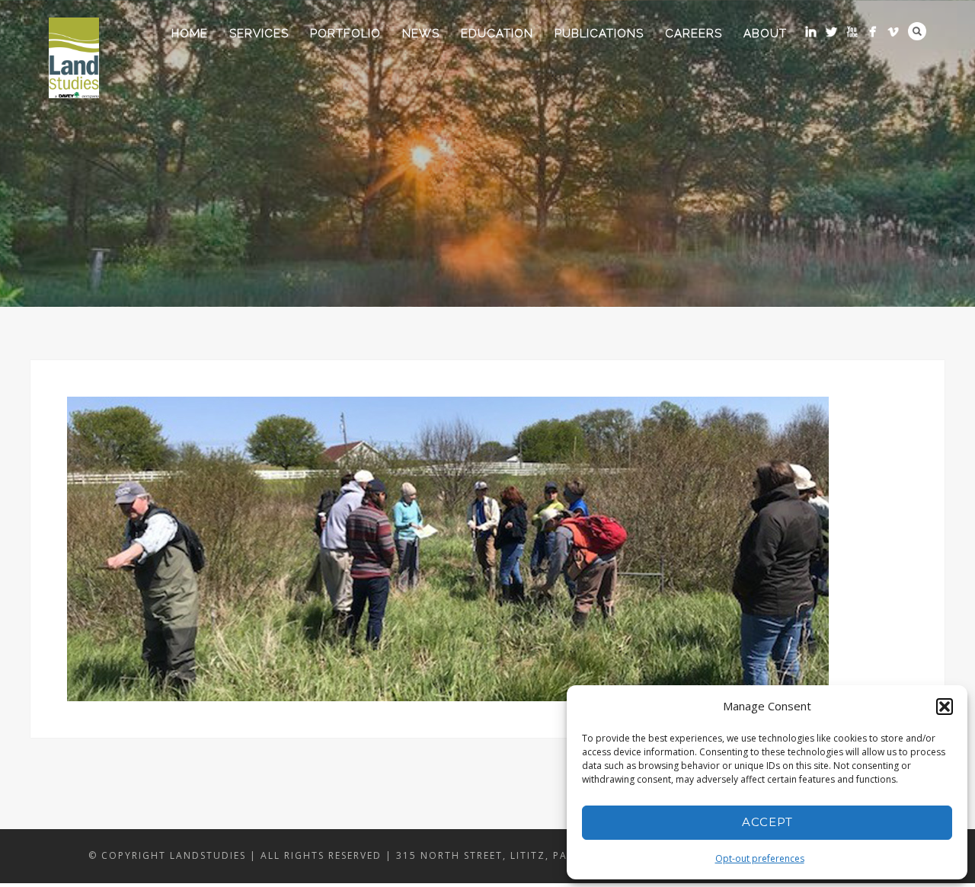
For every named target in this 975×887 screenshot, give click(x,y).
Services (259, 33)
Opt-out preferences (759, 858)
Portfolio (345, 33)
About (765, 33)
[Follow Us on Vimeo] (893, 31)
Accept (767, 822)
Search (917, 31)
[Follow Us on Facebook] (872, 31)
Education (497, 33)
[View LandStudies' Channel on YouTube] (852, 31)
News (421, 33)
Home (189, 33)
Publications (599, 33)
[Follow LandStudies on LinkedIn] (810, 31)
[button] (944, 706)
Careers (693, 33)
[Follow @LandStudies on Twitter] (831, 31)
